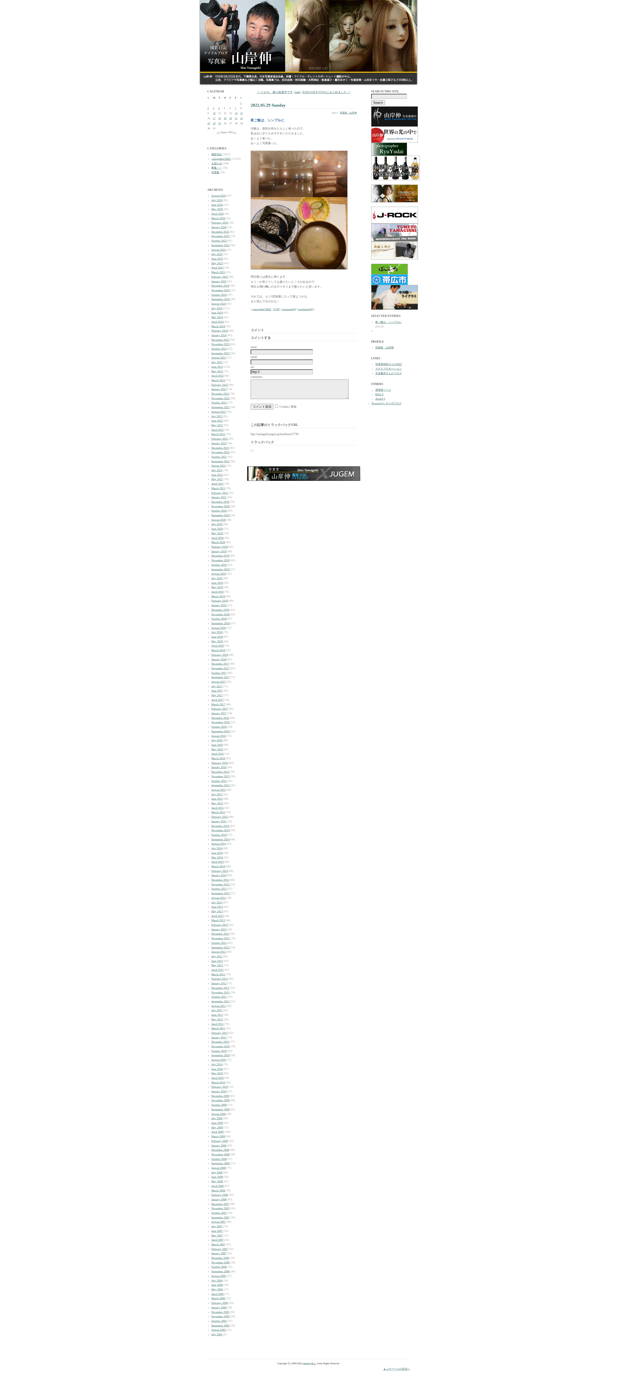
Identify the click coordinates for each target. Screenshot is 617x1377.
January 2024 (219, 335)
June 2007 (217, 1230)
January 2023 (219, 389)
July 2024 (216, 308)
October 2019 (219, 564)
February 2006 (219, 1302)
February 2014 (219, 870)
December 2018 (220, 609)
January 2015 (219, 821)
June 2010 (217, 1069)
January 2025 (219, 281)
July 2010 (216, 1064)
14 (236, 113)
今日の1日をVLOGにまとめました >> (326, 92)
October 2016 (219, 726)
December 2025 (220, 231)
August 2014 (218, 843)
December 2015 (220, 771)
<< (218, 132)
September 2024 (220, 299)
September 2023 (220, 353)
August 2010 (218, 1059)
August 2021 (218, 465)
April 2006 (217, 1294)
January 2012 (219, 983)
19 (225, 118)
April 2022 (217, 429)
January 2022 (219, 443)
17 (214, 118)
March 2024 (218, 326)
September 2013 (220, 893)
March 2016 (218, 758)
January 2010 (219, 1091)
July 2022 (216, 416)
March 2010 (218, 1082)
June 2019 (217, 582)
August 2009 (218, 1114)
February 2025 (219, 276)
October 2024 (219, 294)
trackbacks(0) (305, 309)
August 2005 (218, 1329)
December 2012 (220, 933)
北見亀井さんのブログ (388, 373)
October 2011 (219, 996)
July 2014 (216, 848)
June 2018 (217, 636)
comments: (257, 377)
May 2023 (217, 371)
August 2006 (218, 1275)
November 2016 (220, 722)
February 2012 (219, 978)
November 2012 (220, 938)
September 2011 (220, 1001)
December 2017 (220, 663)
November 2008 (220, 1154)
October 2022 (219, 402)
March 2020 (218, 542)
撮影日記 (216, 154)
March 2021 (218, 488)
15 (241, 113)
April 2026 (217, 213)
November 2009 (220, 1100)
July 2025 (216, 254)
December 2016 (220, 717)
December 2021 (220, 447)
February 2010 (219, 1086)
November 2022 (220, 398)
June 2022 (217, 420)
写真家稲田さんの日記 (388, 364)
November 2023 (220, 344)
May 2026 (217, 209)
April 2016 (217, 753)
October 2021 (219, 456)
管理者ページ (383, 389)
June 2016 (217, 744)
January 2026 (219, 227)
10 (214, 113)
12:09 (276, 309)
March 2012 (218, 974)
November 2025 (220, 236)
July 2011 (216, 1010)
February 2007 (219, 1249)
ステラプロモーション (388, 368)
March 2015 (218, 812)
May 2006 (217, 1289)
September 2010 (220, 1055)
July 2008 (216, 1172)
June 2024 (217, 312)
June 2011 (217, 1014)
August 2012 (218, 951)
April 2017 (217, 699)
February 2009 (219, 1140)
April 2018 (217, 645)
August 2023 (218, 357)
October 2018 (219, 618)
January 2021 (219, 497)
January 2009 (219, 1145)
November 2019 (220, 560)
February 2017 (219, 708)
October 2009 (219, 1104)
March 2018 (218, 650)
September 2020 (220, 515)
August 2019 (218, 573)
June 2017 (217, 690)
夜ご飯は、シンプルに (388, 322)
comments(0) (289, 309)
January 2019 (219, 605)
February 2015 (219, 816)
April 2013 (217, 915)
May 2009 (217, 1127)
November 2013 (220, 884)
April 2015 (217, 807)
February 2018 (219, 654)
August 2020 (218, 519)
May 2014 (217, 857)
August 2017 (218, 681)
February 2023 (219, 384)
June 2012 (217, 960)
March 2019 (218, 596)
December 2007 (220, 1204)
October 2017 (219, 672)
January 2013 (219, 929)
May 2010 (217, 1073)
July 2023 (216, 362)
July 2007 (216, 1226)
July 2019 (216, 578)
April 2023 (217, 375)
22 (241, 118)
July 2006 (216, 1280)
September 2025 (220, 245)
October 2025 (219, 240)
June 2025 (217, 258)
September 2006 (220, 1271)
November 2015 (220, 776)
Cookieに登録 (288, 406)
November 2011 (220, 992)
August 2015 (218, 789)
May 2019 (217, 587)
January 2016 (219, 767)
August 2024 (218, 303)
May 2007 (217, 1235)
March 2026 (218, 218)
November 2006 (220, 1262)
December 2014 (220, 825)
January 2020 (219, 551)
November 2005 (220, 1316)
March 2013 (218, 920)
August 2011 (218, 1005)
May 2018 (217, 641)
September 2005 (220, 1325)
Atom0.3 (380, 398)
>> (235, 132)
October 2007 (219, 1212)
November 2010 (220, 1046)
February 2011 (219, 1032)
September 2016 (220, 731)
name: (254, 347)
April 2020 (217, 537)
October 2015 (219, 780)
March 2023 (218, 380)
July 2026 (216, 200)
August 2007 (218, 1221)
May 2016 (217, 749)
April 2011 (217, 1024)
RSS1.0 (379, 394)
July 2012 (216, 956)
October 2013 (219, 888)
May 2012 (217, 965)
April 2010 (217, 1077)
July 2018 (216, 632)
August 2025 (218, 249)
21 (236, 118)
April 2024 (217, 321)
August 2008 (218, 1167)
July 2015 (216, 794)
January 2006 (219, 1307)
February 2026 (219, 222)
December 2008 (220, 1149)
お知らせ (216, 163)
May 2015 (217, 803)
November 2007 (220, 1208)
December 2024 (220, 285)
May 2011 (217, 1019)
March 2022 (218, 434)
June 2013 (217, 906)
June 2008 (217, 1176)
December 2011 (220, 987)
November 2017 (220, 668)
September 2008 (220, 1163)
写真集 (215, 172)
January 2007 (219, 1253)
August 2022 (218, 411)
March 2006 (218, 1298)
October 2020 (219, 510)
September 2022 (220, 407)
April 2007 (217, 1239)
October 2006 (219, 1266)
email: (254, 357)
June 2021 (217, 474)
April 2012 (217, 969)
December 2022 (220, 393)
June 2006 (217, 1284)
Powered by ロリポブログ (387, 403)
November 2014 (220, 830)
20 (230, 118)
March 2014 (218, 866)
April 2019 (217, 591)
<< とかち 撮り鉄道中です (275, 92)
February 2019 (219, 600)
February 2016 (219, 762)
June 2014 (217, 852)
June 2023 (217, 366)
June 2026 (217, 204)
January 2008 (219, 1199)
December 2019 (220, 555)
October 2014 (219, 834)
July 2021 (216, 470)
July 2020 (216, 524)
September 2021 (220, 461)
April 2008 (217, 1185)
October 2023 (219, 348)
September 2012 (220, 947)
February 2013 (219, 924)
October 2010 (219, 1050)
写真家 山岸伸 (348, 112)
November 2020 (220, 506)
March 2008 (218, 1190)
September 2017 (220, 677)
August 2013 (218, 897)
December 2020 (220, 501)
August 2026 (218, 195)
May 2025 (217, 263)
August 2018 (218, 627)
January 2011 (219, 1037)
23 (209, 123)
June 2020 (217, 528)
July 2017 (216, 686)
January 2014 (219, 875)
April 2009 (217, 1131)
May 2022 (217, 425)
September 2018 (220, 623)
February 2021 (219, 492)
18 (219, 118)
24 (214, 123)
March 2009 (218, 1136)
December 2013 (220, 879)
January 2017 (219, 713)
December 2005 (220, 1312)
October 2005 (219, 1320)
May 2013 (217, 911)
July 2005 (216, 1334)
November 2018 (220, 614)
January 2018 (219, 659)
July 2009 (216, 1118)
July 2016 (216, 740)
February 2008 (219, 1194)
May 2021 (217, 479)
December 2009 (220, 1095)
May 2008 (217, 1181)
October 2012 (219, 942)
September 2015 (220, 785)
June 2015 (217, 798)
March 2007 (218, 1244)
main (297, 92)
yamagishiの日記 (221, 158)
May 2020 (217, 533)
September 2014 (220, 839)
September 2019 (220, 569)
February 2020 (219, 546)
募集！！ (216, 167)
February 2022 (219, 438)
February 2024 (219, 330)
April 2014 (217, 861)
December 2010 (220, 1041)
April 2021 (217, 483)
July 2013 (216, 902)
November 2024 (220, 290)
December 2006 (220, 1257)
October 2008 (219, 1159)
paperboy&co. (309, 1363)
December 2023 (220, 339)
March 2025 (218, 272)
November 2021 (220, 452)
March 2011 (218, 1028)
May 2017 (217, 695)
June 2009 (217, 1122)
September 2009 (220, 1109)
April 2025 (217, 267)
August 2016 (218, 735)
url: (253, 367)
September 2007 (220, 1217)
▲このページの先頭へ (396, 1368)
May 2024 (217, 317)
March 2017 (218, 704)
